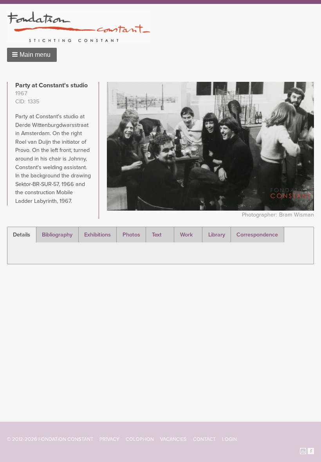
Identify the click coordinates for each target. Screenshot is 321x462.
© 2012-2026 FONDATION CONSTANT (50, 439)
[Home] (82, 27)
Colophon (140, 439)
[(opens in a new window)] (303, 450)
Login (229, 439)
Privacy (109, 439)
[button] (32, 55)
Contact (204, 439)
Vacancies (173, 439)
